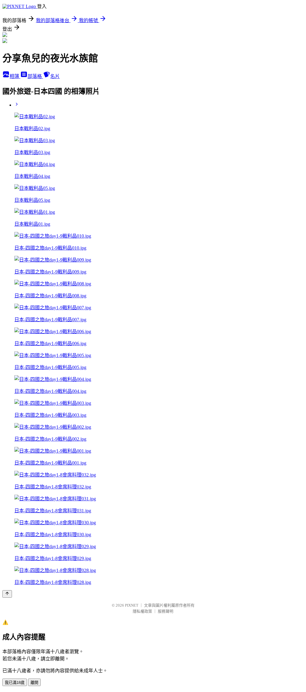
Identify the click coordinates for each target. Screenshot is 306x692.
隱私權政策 (142, 611)
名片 (55, 76)
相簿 (15, 76)
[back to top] (7, 594)
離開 (34, 682)
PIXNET (131, 605)
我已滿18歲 (15, 682)
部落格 (35, 76)
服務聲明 (165, 611)
